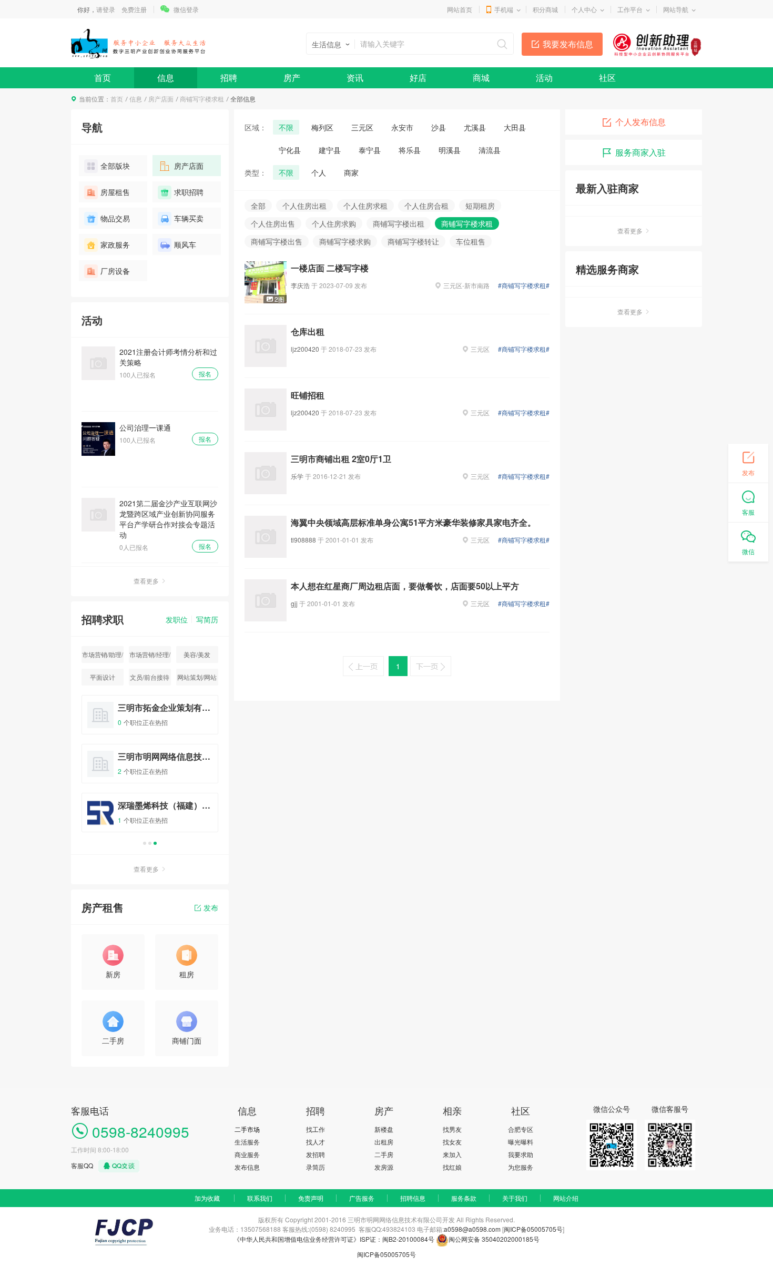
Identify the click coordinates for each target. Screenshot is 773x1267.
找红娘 (452, 1166)
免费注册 (134, 9)
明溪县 (450, 150)
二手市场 (247, 1129)
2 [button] (149, 843)
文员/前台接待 (149, 676)
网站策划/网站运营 (197, 679)
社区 (607, 77)
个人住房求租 (365, 205)
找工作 (315, 1129)
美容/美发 (197, 654)
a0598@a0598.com (472, 1228)
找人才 (315, 1141)
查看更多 (146, 580)
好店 (418, 77)
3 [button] (155, 843)
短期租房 (480, 205)
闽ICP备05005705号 (533, 1228)
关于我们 (514, 1197)
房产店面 (161, 98)
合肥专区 (520, 1129)
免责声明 (310, 1197)
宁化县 (290, 150)
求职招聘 (189, 192)
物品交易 (115, 218)
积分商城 (545, 9)
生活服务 (247, 1141)
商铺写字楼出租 (398, 223)
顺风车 (185, 244)
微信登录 (186, 9)
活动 (544, 77)
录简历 (315, 1166)
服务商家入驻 (640, 152)
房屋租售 (115, 192)
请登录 (105, 9)
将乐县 (410, 150)
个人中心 (584, 9)
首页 (102, 77)
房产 (291, 77)
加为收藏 (207, 1197)
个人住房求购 (334, 223)
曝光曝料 (520, 1141)
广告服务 (361, 1197)
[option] (150, 768)
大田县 (515, 127)
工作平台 (630, 9)
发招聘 (315, 1154)
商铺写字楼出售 (276, 241)
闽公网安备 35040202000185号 (494, 1238)
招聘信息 (412, 1197)
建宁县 (330, 150)
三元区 (362, 127)
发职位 (177, 619)
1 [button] (144, 843)
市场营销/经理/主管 (149, 656)
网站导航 (675, 9)
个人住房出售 (273, 223)
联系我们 (259, 1197)
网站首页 (459, 9)
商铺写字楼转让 (413, 241)
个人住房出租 (304, 205)
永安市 (402, 127)
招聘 (228, 77)
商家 (351, 172)
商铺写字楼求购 (345, 241)
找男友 (452, 1129)
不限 (286, 127)
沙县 (438, 127)
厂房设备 (115, 270)
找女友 (452, 1141)
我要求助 (520, 1154)
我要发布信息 (568, 44)
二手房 (383, 1154)
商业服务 (247, 1154)
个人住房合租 (426, 205)
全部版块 (115, 165)
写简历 (207, 619)
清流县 (490, 150)
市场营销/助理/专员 (102, 656)
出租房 (383, 1141)
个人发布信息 (640, 122)
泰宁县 (370, 150)
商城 (481, 77)
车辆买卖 (189, 218)
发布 (211, 907)
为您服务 (520, 1166)
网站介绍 (565, 1197)
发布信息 (247, 1166)
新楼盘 (383, 1129)
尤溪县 (475, 127)
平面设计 (102, 676)
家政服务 (115, 244)
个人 (318, 172)
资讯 (355, 77)
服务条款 (463, 1197)
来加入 (452, 1154)
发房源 (383, 1166)
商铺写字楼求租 (202, 98)
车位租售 (470, 241)
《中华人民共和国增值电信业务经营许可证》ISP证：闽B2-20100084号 (334, 1238)
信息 (165, 77)
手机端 (503, 9)
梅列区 (322, 127)
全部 (258, 205)
